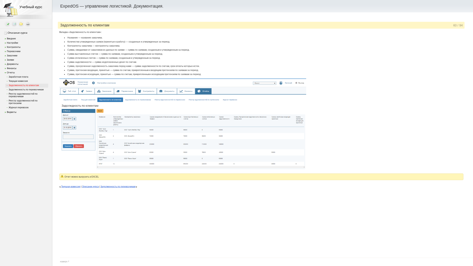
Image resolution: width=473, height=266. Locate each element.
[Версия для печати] (28, 24)
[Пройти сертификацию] (7, 24)
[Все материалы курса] (21, 24)
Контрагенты (14, 47)
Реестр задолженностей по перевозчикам (23, 95)
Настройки (12, 43)
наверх (63, 261)
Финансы (11, 68)
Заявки (10, 60)
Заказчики (12, 55)
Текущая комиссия (18, 81)
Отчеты (11, 72)
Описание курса (17, 32)
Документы (12, 64)
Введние (11, 38)
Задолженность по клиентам (24, 85)
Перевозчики (14, 51)
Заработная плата (18, 77)
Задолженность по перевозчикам (26, 89)
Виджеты (11, 112)
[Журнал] (14, 24)
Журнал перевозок (18, 107)
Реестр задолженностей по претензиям (23, 102)
